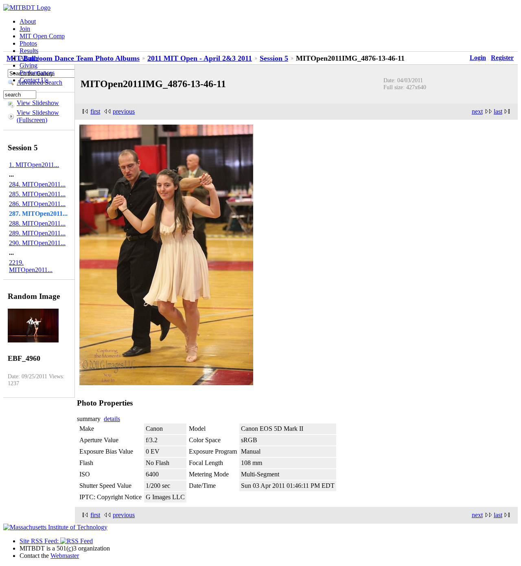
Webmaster (64, 555)
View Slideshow (38, 102)
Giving (28, 65)
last (498, 111)
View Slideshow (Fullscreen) (38, 116)
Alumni (29, 58)
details (112, 418)
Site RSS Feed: (40, 540)
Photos (28, 43)
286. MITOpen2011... (37, 203)
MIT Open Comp (42, 36)
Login (478, 57)
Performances (37, 72)
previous (124, 111)
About (28, 21)
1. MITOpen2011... (34, 164)
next (477, 111)
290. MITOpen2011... (37, 242)
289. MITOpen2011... (37, 233)
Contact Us (34, 80)
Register (502, 57)
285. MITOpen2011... (37, 194)
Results (29, 50)
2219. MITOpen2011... (31, 266)
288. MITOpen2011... (37, 223)
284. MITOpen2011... (37, 184)
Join (25, 28)
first (95, 111)
